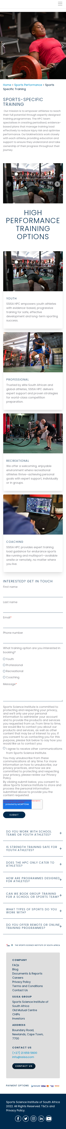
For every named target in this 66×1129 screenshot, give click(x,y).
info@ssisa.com (23, 1057)
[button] (4, 45)
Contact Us (20, 990)
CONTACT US (23, 1066)
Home (7, 85)
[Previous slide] (8, 184)
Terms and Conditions (27, 986)
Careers (17, 978)
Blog (15, 969)
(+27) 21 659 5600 (24, 1053)
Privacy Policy (21, 982)
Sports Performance (28, 85)
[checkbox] (33, 667)
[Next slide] (57, 184)
